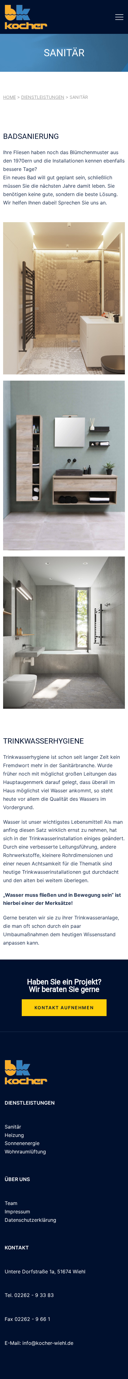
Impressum (17, 1211)
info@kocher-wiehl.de (47, 1343)
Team (11, 1203)
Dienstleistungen (42, 97)
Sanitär (13, 1127)
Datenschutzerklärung (30, 1220)
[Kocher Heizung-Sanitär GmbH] (26, 16)
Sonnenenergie (22, 1143)
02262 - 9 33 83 (34, 1295)
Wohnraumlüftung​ (25, 1151)
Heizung (14, 1135)
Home (9, 97)
